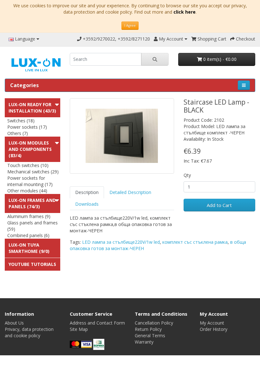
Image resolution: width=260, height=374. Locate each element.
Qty (187, 175)
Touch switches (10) (28, 165)
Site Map (79, 329)
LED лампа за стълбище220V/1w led (121, 242)
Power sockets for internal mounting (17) (30, 181)
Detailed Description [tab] (130, 192)
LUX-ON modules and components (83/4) (30, 149)
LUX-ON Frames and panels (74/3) (32, 203)
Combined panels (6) (28, 235)
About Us (14, 323)
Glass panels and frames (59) (32, 226)
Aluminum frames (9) (28, 216)
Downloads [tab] (87, 204)
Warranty (144, 342)
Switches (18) (21, 121)
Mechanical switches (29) (33, 172)
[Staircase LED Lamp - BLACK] (122, 136)
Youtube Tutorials (32, 264)
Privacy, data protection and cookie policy (29, 332)
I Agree (130, 25)
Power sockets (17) (27, 127)
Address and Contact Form (97, 323)
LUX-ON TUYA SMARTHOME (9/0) (29, 248)
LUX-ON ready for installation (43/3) (32, 107)
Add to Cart (219, 205)
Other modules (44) (27, 191)
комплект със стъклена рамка (195, 242)
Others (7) (17, 133)
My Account (212, 323)
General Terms (150, 335)
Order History (213, 329)
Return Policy (148, 329)
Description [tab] (87, 192)
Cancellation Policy (154, 323)
